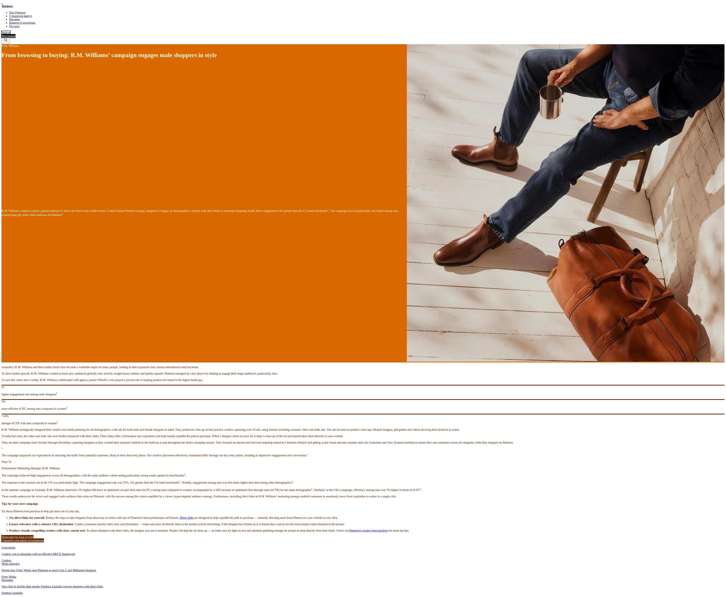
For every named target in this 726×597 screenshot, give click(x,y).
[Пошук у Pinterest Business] (6, 41)
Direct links (187, 517)
